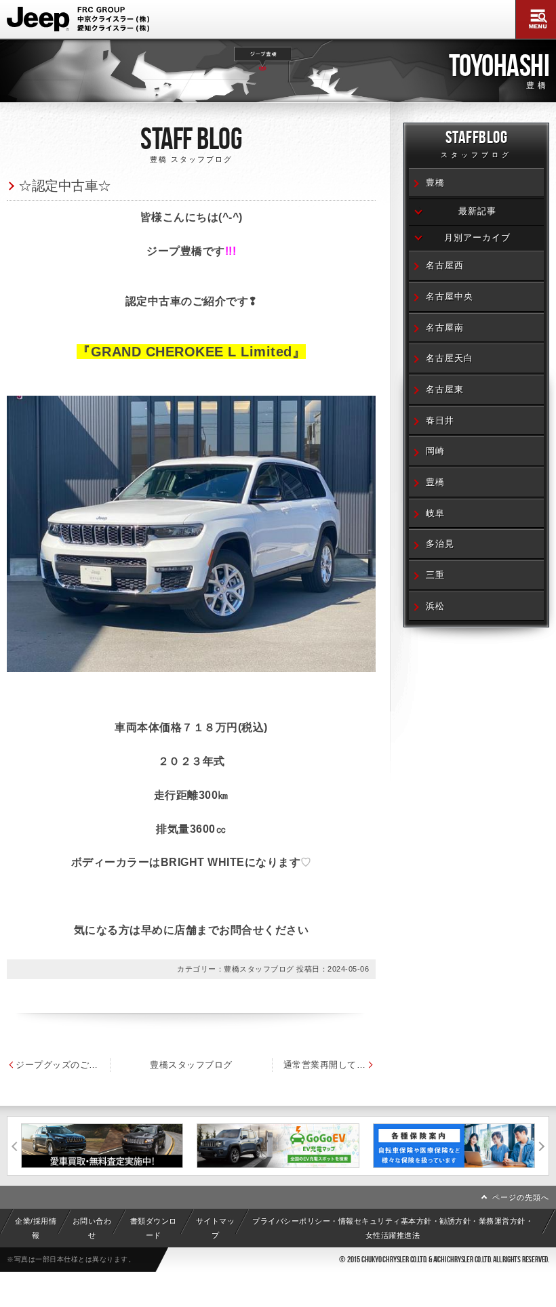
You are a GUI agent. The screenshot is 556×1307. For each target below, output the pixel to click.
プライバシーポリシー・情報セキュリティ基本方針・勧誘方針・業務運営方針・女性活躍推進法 (392, 1228)
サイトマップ (215, 1228)
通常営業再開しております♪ (329, 1065)
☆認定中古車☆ (64, 185)
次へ (542, 1146)
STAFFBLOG (476, 143)
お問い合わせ (92, 1228)
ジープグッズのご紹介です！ (57, 1065)
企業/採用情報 (35, 1228)
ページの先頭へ (520, 1197)
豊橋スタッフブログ (191, 1065)
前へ (14, 1146)
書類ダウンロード (153, 1228)
